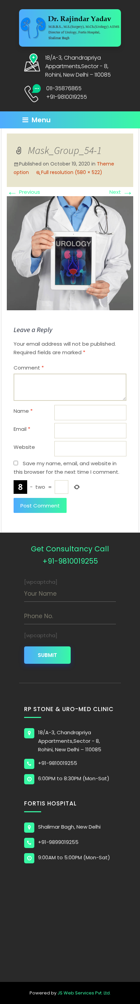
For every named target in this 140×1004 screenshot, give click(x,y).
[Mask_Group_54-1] (70, 252)
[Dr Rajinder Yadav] (70, 27)
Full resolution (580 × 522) (71, 172)
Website (24, 447)
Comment (29, 367)
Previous (23, 191)
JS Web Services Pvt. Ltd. (84, 993)
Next (121, 191)
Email (22, 429)
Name (23, 410)
